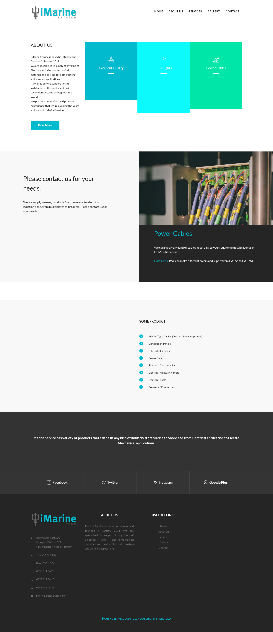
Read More (45, 125)
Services (195, 11)
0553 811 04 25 (45, 571)
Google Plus (218, 482)
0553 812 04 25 (45, 579)
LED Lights (164, 68)
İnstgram (165, 482)
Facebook (60, 482)
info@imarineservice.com (50, 595)
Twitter (113, 482)
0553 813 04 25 (45, 587)
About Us (175, 11)
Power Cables (216, 68)
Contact (233, 11)
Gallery (213, 11)
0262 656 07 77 (45, 563)
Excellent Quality (111, 68)
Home (158, 11)
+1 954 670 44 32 (46, 554)
